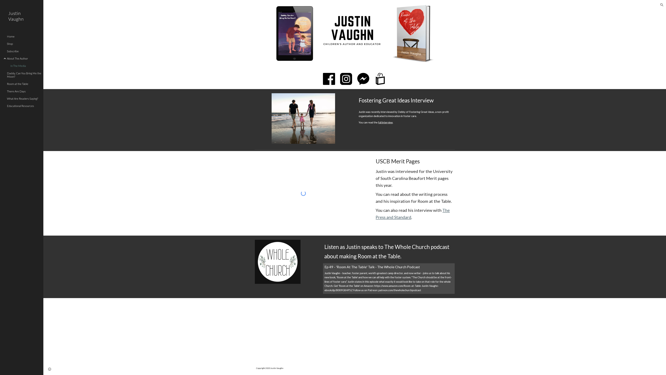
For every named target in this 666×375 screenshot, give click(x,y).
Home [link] (11, 36)
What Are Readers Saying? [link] (22, 98)
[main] (406, 100)
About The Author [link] (17, 58)
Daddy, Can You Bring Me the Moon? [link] (24, 75)
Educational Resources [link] (20, 105)
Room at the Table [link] (17, 83)
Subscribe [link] (13, 51)
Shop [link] (10, 43)
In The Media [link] (18, 65)
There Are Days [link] (16, 91)
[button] (662, 5)
